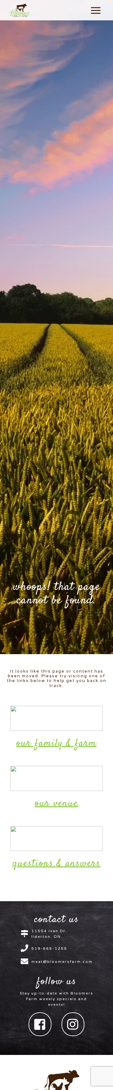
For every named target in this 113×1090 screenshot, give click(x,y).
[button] (95, 10)
